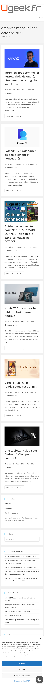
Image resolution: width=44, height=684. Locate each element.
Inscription (8, 508)
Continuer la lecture (15, 116)
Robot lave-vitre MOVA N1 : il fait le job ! (18, 611)
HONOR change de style (13, 616)
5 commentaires (11, 325)
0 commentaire (11, 93)
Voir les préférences (22, 676)
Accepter (22, 663)
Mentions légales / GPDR (22, 681)
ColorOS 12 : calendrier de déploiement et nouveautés (20, 154)
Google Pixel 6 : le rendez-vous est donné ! (21, 384)
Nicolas (8, 90)
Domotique (33, 247)
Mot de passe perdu (11, 513)
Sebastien (9, 247)
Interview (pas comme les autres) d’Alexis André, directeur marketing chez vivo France (22, 78)
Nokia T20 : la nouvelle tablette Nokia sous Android (20, 312)
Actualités (31, 90)
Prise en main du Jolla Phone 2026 (24, 556)
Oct (9, 37)
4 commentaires (11, 168)
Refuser (22, 669)
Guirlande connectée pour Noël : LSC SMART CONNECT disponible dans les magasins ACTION (20, 233)
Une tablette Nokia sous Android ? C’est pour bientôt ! (21, 454)
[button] (40, 638)
